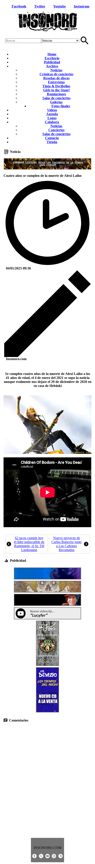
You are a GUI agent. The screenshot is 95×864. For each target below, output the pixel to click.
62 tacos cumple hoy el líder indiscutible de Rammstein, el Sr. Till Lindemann (29, 544)
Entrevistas (56, 82)
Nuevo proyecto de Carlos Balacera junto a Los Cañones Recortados (66, 544)
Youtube (59, 6)
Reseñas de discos (56, 78)
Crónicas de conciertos (56, 74)
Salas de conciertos (56, 98)
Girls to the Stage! (56, 90)
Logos (52, 118)
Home (52, 54)
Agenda (52, 114)
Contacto (52, 138)
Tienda (52, 142)
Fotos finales (60, 106)
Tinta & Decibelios (56, 86)
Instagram (81, 6)
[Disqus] (47, 780)
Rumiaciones (56, 94)
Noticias (56, 70)
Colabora (52, 122)
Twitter (39, 6)
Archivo (52, 66)
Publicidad (52, 62)
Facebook (19, 6)
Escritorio (52, 58)
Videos (52, 110)
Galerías (56, 102)
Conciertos (56, 130)
